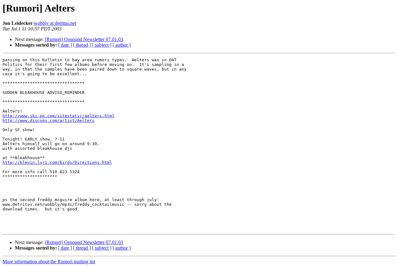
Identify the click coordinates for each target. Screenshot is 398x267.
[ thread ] (82, 45)
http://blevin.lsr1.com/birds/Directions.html (57, 162)
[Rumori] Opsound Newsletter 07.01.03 (84, 39)
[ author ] (122, 45)
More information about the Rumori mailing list (48, 261)
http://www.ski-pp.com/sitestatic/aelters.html (58, 115)
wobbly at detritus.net (55, 23)
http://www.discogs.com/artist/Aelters (48, 120)
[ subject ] (101, 45)
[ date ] (65, 45)
